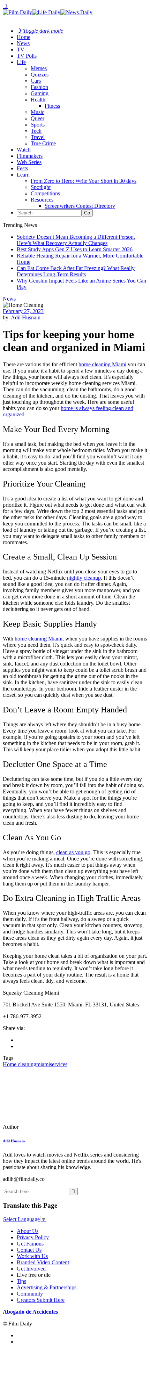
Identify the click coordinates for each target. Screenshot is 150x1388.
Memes (39, 68)
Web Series (29, 162)
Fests (22, 168)
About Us (27, 1231)
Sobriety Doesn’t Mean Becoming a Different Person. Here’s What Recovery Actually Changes (76, 240)
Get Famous (30, 1244)
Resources (42, 200)
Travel (38, 137)
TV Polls (27, 56)
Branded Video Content (43, 1262)
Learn (23, 175)
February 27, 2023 (23, 311)
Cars (36, 81)
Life (21, 62)
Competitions (45, 193)
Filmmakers (30, 156)
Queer (37, 118)
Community (30, 1294)
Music (37, 112)
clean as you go (73, 852)
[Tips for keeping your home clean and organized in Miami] (50, 1127)
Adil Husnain (25, 317)
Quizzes (39, 74)
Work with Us (32, 1256)
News (23, 43)
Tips (21, 1281)
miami (43, 1064)
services (58, 1064)
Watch (24, 150)
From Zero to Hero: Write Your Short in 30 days (83, 181)
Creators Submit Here (41, 1300)
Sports (38, 125)
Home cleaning (19, 1064)
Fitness (52, 106)
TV (20, 49)
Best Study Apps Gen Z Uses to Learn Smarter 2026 (75, 249)
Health (38, 100)
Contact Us (29, 1250)
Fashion (39, 87)
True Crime (43, 143)
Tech (36, 131)
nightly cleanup (84, 578)
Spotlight (41, 187)
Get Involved (31, 1269)
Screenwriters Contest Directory (80, 206)
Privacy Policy (33, 1237)
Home (23, 37)
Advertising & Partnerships (46, 1287)
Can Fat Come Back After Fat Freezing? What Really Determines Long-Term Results (76, 271)
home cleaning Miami (38, 639)
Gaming (39, 93)
